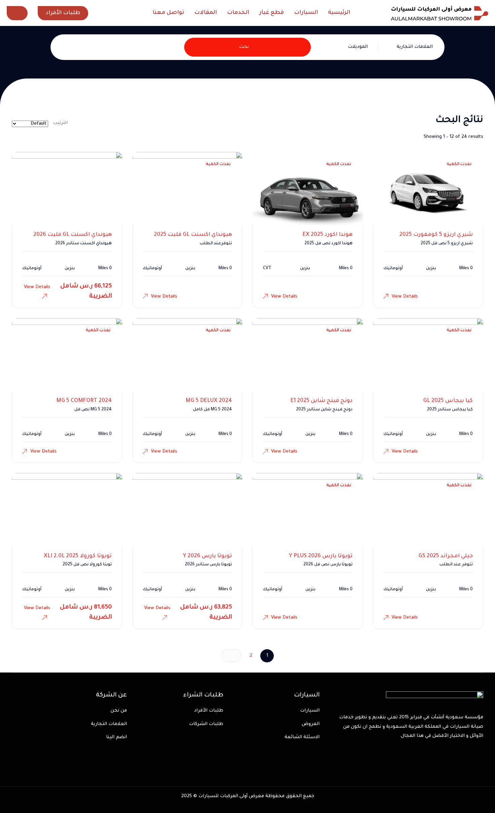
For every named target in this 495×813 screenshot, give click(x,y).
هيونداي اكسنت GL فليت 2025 (193, 235)
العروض (311, 724)
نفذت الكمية (459, 164)
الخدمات (238, 13)
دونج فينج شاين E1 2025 (322, 401)
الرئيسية (339, 13)
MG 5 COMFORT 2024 (84, 401)
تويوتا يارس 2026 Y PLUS (321, 556)
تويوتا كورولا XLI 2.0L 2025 (78, 556)
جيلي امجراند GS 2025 (446, 556)
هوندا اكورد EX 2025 (328, 235)
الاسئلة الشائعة (302, 737)
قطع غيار (271, 13)
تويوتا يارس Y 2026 (207, 556)
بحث (244, 47)
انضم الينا (116, 737)
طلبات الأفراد (208, 710)
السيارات (306, 13)
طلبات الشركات (206, 724)
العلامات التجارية (109, 724)
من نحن (118, 710)
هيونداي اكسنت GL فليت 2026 (72, 235)
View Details (405, 296)
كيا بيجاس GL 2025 (448, 401)
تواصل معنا (168, 13)
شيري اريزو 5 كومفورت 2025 (436, 235)
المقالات (205, 13)
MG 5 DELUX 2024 (209, 401)
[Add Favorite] (386, 165)
